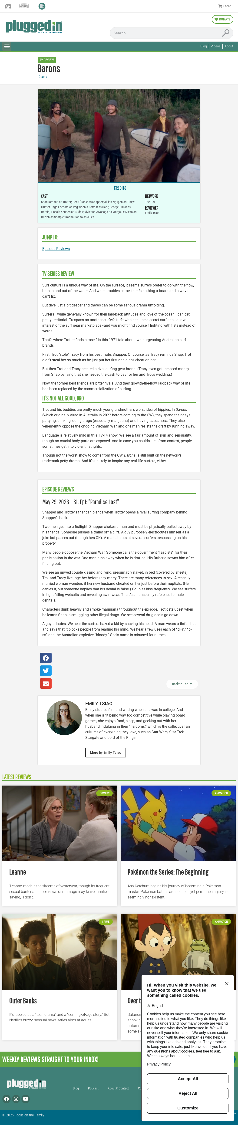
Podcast (93, 1088)
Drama (43, 77)
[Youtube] (25, 1099)
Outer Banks (23, 1000)
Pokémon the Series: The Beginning (168, 871)
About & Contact (118, 1088)
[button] (6, 46)
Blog (76, 1088)
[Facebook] (6, 1099)
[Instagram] (16, 1099)
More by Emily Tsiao (105, 752)
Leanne (17, 871)
